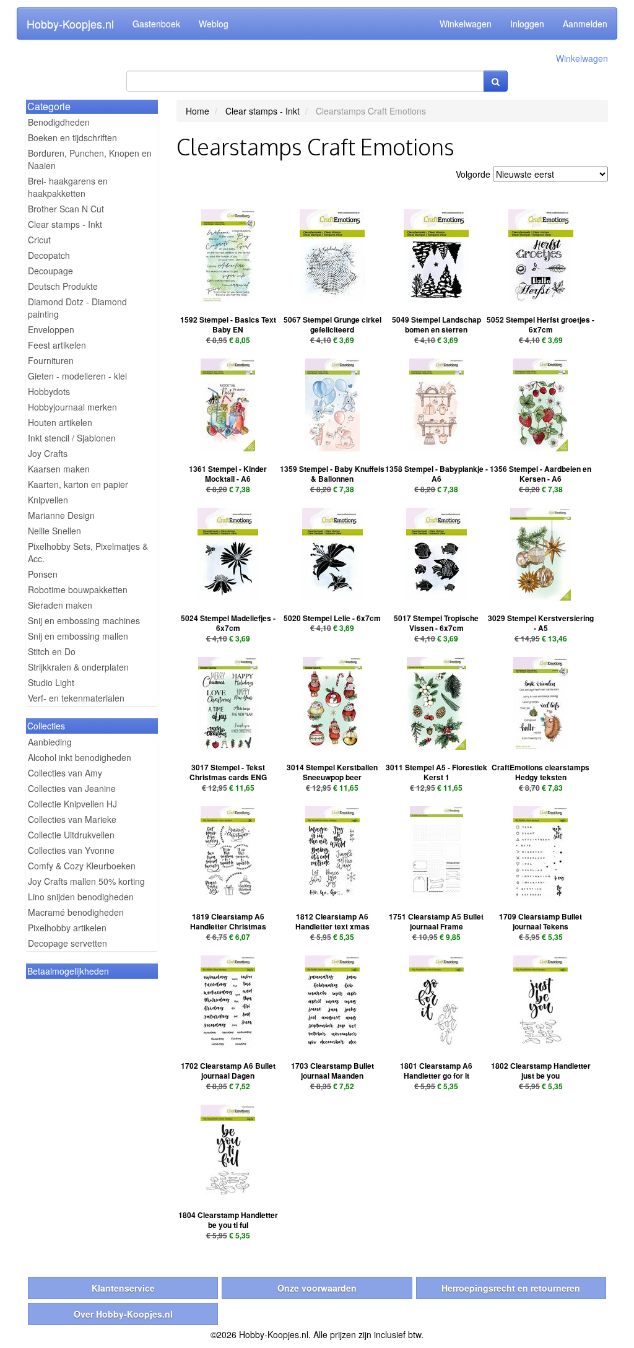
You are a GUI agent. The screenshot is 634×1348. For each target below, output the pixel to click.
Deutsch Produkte (63, 286)
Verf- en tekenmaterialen (76, 698)
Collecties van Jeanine (72, 788)
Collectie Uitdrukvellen (71, 834)
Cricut (39, 239)
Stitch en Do (52, 651)
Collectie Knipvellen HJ (72, 804)
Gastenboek (156, 23)
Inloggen (527, 23)
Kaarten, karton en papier (78, 484)
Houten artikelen (60, 422)
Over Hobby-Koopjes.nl (123, 1314)
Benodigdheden (59, 122)
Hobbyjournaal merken (72, 407)
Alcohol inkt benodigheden (79, 757)
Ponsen (43, 574)
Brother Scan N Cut (66, 208)
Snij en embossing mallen (78, 636)
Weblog (213, 23)
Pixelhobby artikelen (67, 927)
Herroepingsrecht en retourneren (510, 1288)
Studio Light (51, 682)
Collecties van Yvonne (71, 850)
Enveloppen (51, 329)
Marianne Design (61, 515)
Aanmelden (585, 23)
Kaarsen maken (59, 469)
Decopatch (49, 255)
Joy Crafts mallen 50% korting (86, 881)
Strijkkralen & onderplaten (78, 667)
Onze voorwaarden (317, 1288)
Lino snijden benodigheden (81, 896)
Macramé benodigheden (76, 912)
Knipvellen (48, 500)
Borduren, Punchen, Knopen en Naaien (90, 159)
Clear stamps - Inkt (65, 224)
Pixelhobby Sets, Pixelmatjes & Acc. (88, 552)
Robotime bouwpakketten (78, 589)
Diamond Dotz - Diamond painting (77, 307)
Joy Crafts (47, 453)
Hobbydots (49, 391)
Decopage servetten (67, 943)
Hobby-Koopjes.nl (70, 23)
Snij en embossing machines (84, 620)
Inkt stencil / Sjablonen (72, 438)
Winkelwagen (466, 23)
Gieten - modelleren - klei (77, 376)
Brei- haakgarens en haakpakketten (68, 187)
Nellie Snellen (54, 530)
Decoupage (50, 270)
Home (197, 111)
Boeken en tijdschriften (72, 137)
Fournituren (51, 360)
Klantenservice (123, 1288)
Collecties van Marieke (72, 819)
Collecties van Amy (65, 773)
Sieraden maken (60, 605)
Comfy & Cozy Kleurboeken (82, 865)
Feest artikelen (57, 345)
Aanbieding (50, 742)
